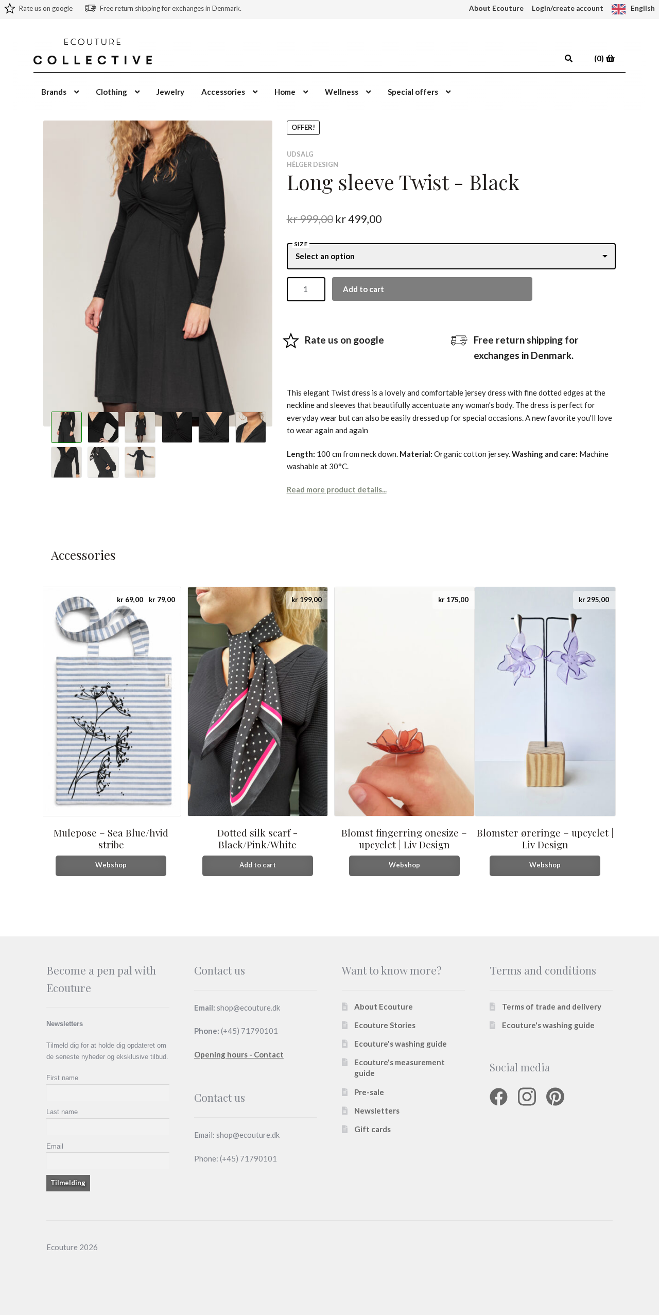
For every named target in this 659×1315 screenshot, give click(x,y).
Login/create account (567, 8)
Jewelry (170, 91)
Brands (53, 91)
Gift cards (372, 1129)
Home (285, 91)
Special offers (413, 91)
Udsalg (300, 154)
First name (62, 1078)
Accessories (223, 91)
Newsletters (377, 1110)
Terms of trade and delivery (551, 1006)
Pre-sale (369, 1092)
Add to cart (363, 289)
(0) (599, 58)
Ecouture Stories (384, 1025)
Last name (62, 1112)
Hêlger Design (312, 164)
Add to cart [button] (257, 865)
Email (54, 1146)
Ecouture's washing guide (400, 1043)
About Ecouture (496, 8)
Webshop (111, 865)
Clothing (111, 91)
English (643, 8)
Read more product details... (337, 489)
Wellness (341, 91)
